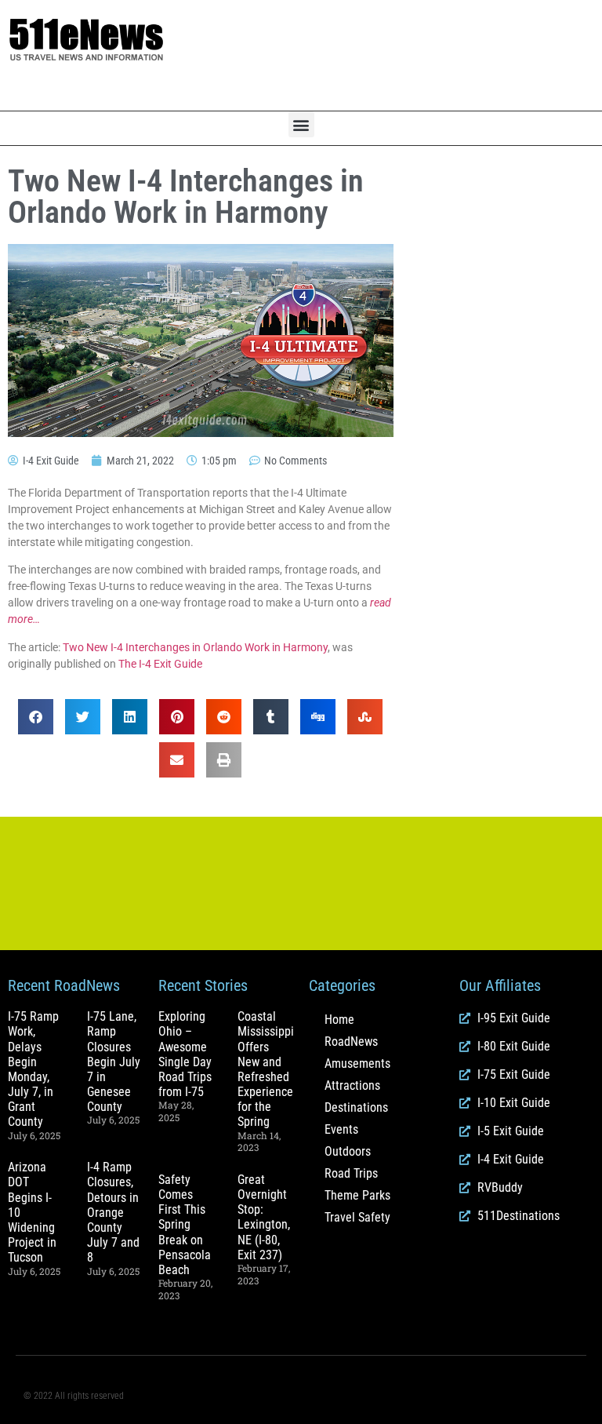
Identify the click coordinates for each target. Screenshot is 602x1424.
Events (341, 1129)
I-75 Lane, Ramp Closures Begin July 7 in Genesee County (113, 1061)
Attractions (352, 1085)
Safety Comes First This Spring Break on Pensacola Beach (184, 1224)
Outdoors (348, 1151)
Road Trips (351, 1173)
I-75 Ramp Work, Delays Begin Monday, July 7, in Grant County (33, 1069)
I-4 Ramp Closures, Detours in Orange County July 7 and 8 (113, 1212)
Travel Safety (357, 1217)
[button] (301, 124)
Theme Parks (357, 1195)
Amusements (357, 1063)
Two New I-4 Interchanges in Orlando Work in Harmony (195, 647)
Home (339, 1019)
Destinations (356, 1107)
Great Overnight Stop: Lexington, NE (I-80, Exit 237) (264, 1217)
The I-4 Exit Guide (160, 663)
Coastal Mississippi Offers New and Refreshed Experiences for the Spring (268, 1069)
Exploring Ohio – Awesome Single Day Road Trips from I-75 (185, 1054)
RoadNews (351, 1041)
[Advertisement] (401, 55)
